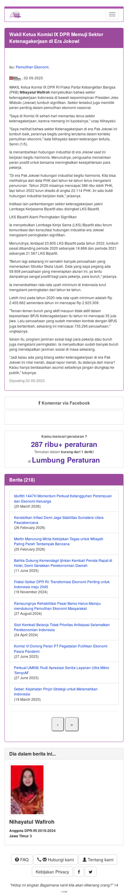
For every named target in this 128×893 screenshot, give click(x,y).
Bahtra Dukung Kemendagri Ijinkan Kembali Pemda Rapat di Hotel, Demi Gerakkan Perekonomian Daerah (63, 563)
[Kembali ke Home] (15, 14)
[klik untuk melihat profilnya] (27, 789)
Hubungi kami (60, 859)
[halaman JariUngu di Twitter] (90, 872)
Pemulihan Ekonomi (32, 66)
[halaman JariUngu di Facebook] (79, 872)
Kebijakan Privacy (52, 872)
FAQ (24, 859)
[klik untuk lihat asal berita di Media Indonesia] (15, 78)
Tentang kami (100, 859)
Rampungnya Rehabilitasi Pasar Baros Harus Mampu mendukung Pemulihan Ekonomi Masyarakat (57, 606)
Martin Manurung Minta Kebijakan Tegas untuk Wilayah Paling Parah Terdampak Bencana (58, 541)
